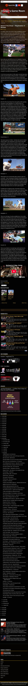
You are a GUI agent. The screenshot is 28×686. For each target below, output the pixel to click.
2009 (3, 615)
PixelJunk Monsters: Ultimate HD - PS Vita (12, 555)
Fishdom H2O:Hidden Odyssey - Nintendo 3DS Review (14, 482)
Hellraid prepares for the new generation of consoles (14, 592)
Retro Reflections (4, 671)
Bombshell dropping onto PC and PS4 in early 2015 (13, 527)
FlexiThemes (8, 684)
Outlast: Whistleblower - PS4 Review (11, 569)
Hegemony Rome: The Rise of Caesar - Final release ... (14, 546)
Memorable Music (5, 673)
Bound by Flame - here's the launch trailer (12, 583)
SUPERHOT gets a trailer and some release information (15, 523)
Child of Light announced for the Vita (10, 486)
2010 (3, 613)
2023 (3, 421)
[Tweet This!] (5, 282)
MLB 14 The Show (8, 20)
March (4, 601)
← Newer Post (4, 302)
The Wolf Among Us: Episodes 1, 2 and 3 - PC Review (14, 548)
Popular (3, 619)
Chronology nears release (8, 590)
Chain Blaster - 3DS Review (8, 584)
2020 (3, 427)
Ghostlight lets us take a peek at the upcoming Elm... (14, 455)
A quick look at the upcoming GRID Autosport (12, 525)
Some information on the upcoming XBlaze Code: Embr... (15, 516)
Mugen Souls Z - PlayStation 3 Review (11, 519)
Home (2, 20)
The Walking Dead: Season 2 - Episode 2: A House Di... (14, 495)
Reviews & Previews (5, 665)
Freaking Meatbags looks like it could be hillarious (14, 487)
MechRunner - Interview (8, 544)
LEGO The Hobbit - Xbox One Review (11, 532)
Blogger (25, 682)
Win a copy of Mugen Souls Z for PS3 (10, 496)
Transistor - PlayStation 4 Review (10, 507)
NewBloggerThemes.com (21, 684)
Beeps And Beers (4, 667)
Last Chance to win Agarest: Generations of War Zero (14, 588)
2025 (3, 418)
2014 (3, 438)
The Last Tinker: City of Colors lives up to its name (13, 595)
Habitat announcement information (10, 559)
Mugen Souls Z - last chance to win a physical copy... (14, 470)
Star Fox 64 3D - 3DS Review (9, 457)
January (5, 605)
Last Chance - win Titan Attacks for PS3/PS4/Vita (13, 541)
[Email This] (2, 285)
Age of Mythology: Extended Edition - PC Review (13, 514)
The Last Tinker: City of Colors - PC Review (12, 567)
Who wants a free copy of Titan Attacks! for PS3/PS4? (14, 566)
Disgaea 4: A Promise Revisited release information (14, 511)
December (5, 439)
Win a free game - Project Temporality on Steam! (13, 505)
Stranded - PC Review (7, 480)
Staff (2, 663)
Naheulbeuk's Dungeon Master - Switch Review (15, 636)
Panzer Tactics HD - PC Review (9, 503)
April (4, 599)
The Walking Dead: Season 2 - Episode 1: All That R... (14, 498)
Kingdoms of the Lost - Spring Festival (11, 564)
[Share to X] (4, 285)
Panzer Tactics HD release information (11, 560)
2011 (3, 611)
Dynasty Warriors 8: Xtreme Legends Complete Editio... (15, 537)
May (4, 452)
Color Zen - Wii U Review (8, 512)
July (4, 449)
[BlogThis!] (3, 285)
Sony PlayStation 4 (9, 21)
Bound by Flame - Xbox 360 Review (10, 518)
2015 (3, 436)
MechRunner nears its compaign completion (12, 551)
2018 (3, 431)
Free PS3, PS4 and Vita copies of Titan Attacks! (13, 553)
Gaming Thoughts (4, 669)
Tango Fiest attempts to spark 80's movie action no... (14, 521)
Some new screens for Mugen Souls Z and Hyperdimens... (12, 579)
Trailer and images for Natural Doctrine (11, 491)
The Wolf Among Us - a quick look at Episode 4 (13, 489)
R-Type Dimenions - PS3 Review (10, 509)
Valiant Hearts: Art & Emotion (9, 454)
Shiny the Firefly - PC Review (9, 502)
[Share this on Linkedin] (8, 282)
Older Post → (24, 302)
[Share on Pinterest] (7, 282)
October (5, 443)
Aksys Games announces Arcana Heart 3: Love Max (14, 586)
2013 (3, 607)
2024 (3, 420)
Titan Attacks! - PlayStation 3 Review (10, 576)
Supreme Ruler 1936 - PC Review (10, 473)
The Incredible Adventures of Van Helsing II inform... (14, 557)
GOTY (2, 677)
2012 (3, 609)
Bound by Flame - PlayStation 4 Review (11, 468)
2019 (3, 429)
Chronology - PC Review (8, 472)
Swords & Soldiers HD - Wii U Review (11, 466)
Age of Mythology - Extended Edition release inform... (14, 571)
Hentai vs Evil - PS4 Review (13, 629)
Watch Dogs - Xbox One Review (9, 479)
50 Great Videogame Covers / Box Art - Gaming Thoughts (15, 623)
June (4, 450)
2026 (3, 416)
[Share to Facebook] (6, 285)
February (5, 603)
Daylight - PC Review (7, 597)
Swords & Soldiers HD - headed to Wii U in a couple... (14, 530)
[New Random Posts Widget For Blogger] (26, 351)
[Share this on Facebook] (4, 282)
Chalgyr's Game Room (13, 682)
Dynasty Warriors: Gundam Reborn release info (13, 500)
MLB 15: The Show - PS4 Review (10, 297)
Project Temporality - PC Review (10, 535)
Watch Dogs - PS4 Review (8, 475)
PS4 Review (15, 20)
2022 (3, 423)
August (4, 447)
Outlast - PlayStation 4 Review (9, 573)
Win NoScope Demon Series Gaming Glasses (12, 528)
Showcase (3, 675)
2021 (3, 425)
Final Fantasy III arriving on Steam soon (11, 539)
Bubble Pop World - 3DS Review (10, 484)
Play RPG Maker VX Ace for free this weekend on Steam (15, 459)
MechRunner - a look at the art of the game (12, 574)
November (5, 441)
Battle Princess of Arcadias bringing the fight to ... (13, 534)
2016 (3, 434)
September (5, 445)
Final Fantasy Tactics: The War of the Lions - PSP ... (13, 593)
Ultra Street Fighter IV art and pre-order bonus (13, 493)
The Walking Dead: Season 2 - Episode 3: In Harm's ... (14, 463)
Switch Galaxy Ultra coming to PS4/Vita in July (13, 464)
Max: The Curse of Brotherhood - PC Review (12, 461)
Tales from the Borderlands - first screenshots (13, 550)
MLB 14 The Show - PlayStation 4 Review (13, 26)
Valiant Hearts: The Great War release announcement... (14, 562)
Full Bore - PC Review (7, 581)
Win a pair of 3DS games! (8, 477)
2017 (3, 432)
